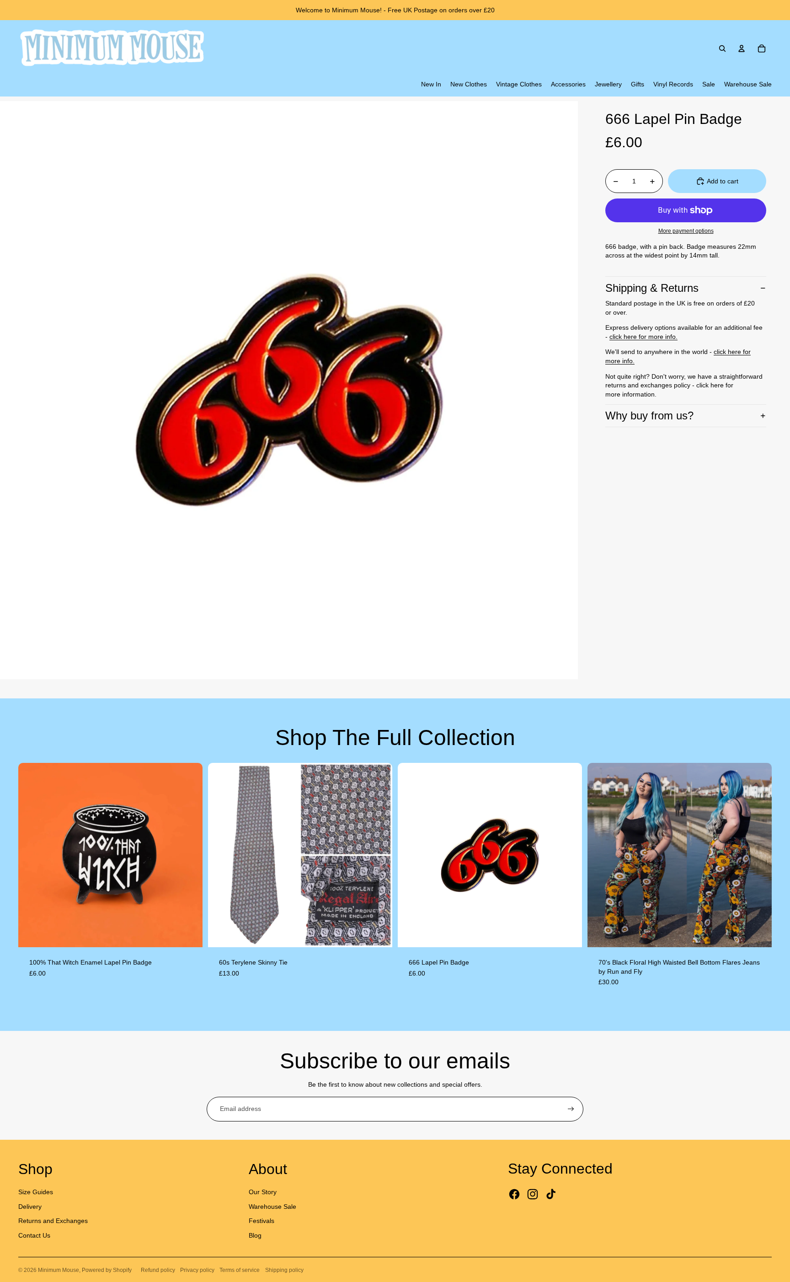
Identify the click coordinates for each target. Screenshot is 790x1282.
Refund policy (158, 1270)
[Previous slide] (32, 855)
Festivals (261, 1220)
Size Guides (35, 1192)
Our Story (263, 1192)
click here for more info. (643, 336)
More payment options (686, 231)
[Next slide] (189, 855)
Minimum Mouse (58, 1270)
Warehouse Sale (272, 1206)
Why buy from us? (649, 415)
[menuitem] (431, 85)
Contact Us (34, 1235)
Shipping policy (284, 1270)
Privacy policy (197, 1270)
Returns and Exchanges (53, 1220)
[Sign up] (571, 1109)
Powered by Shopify (107, 1270)
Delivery (30, 1206)
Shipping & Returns (652, 288)
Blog (255, 1235)
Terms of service (239, 1270)
